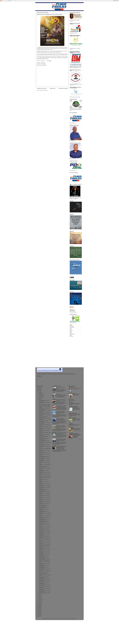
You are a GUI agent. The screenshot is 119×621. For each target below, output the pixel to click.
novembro (40, 394)
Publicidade (71, 336)
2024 (39, 389)
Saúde (71, 332)
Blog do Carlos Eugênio (73, 413)
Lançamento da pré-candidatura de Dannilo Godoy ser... (44, 466)
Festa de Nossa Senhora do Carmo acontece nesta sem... (44, 519)
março (40, 598)
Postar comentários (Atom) (43, 90)
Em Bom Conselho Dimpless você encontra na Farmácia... (43, 505)
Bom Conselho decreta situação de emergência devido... (44, 577)
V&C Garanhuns (71, 427)
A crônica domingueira (72, 400)
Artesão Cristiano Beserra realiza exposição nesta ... (43, 421)
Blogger (74, 618)
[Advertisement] (73, 352)
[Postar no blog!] (48, 60)
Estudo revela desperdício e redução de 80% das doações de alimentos (74, 425)
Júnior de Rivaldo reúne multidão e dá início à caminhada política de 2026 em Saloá (75, 403)
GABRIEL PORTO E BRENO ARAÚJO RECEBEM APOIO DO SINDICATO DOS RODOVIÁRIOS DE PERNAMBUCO (76, 436)
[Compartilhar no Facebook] (49, 60)
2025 (39, 388)
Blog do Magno (71, 399)
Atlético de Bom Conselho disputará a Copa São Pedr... (44, 445)
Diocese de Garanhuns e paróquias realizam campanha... (44, 558)
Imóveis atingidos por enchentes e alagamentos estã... (44, 489)
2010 (39, 616)
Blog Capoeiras (71, 387)
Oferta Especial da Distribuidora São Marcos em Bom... (44, 456)
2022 (39, 392)
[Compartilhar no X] (49, 60)
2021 (39, 602)
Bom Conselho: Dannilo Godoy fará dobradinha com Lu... (44, 401)
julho (39, 399)
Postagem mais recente (41, 88)
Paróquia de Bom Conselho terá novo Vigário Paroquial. (44, 565)
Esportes (71, 330)
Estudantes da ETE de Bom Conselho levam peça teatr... (44, 581)
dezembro (40, 393)
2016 (39, 608)
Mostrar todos (80, 439)
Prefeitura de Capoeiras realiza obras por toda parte (77, 388)
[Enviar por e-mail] (47, 60)
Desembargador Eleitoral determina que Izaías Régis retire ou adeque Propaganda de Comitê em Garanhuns (74, 415)
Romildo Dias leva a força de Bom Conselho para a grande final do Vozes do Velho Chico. (61, 433)
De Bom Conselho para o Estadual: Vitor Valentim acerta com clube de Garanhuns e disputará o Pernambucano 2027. (61, 419)
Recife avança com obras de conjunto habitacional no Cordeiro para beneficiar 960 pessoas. (76, 409)
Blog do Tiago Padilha (72, 417)
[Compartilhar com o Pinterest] (50, 60)
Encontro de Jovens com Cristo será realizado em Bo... (44, 523)
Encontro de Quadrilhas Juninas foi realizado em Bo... (44, 567)
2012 (39, 613)
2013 (39, 612)
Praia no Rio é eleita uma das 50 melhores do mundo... (43, 507)
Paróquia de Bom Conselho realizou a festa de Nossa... (44, 470)
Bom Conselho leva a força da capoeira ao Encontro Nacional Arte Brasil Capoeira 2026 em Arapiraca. (60, 426)
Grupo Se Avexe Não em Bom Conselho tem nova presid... (44, 591)
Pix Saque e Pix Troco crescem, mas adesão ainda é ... (44, 509)
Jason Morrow (66, 618)
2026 (39, 387)
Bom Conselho (72, 327)
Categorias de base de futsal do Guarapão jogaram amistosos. (61, 406)
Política (71, 329)
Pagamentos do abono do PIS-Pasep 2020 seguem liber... (44, 409)
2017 (39, 607)
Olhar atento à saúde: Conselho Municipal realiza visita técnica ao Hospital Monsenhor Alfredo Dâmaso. (61, 440)
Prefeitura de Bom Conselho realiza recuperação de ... (44, 556)
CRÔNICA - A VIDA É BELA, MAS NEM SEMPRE (76, 394)
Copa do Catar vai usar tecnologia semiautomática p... (44, 583)
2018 (39, 606)
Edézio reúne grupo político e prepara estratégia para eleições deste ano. (61, 400)
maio (39, 596)
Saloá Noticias (71, 402)
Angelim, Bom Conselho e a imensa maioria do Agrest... (44, 441)
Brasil (70, 328)
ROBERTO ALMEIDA (72, 393)
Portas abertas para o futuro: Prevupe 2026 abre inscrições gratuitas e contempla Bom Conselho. (60, 412)
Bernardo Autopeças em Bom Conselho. (44, 404)
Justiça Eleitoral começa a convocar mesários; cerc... (44, 529)
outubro (40, 395)
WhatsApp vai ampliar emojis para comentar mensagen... (44, 521)
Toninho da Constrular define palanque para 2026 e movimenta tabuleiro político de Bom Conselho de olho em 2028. (61, 447)
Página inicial (52, 88)
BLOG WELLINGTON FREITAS (73, 433)
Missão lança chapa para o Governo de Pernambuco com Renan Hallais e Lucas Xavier (77, 429)
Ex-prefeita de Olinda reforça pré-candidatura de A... (43, 511)
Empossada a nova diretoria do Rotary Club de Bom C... (44, 548)
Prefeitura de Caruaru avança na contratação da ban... (43, 417)
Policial (71, 331)
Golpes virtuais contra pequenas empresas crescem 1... (43, 573)
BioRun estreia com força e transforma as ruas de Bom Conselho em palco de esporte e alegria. (77, 419)
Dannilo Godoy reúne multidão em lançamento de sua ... (44, 439)
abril (39, 597)
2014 (39, 611)
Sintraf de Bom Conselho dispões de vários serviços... (44, 437)
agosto (40, 398)
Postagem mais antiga (63, 88)
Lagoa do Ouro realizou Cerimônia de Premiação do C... (44, 435)
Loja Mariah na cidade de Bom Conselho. (45, 405)
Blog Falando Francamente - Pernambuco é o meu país (73, 406)
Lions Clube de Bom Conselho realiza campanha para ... (44, 533)
